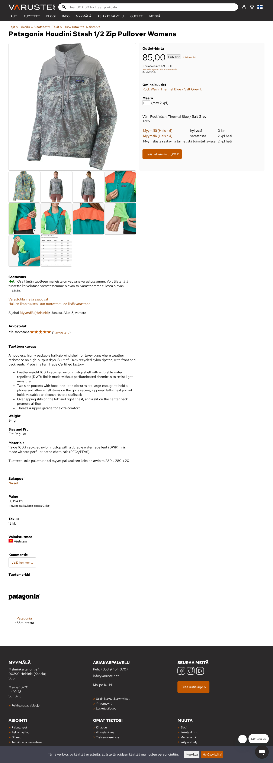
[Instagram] (191, 671)
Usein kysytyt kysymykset (112, 698)
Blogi (183, 727)
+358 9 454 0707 (114, 669)
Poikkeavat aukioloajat (26, 705)
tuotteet (32, 16)
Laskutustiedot (106, 708)
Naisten (93, 27)
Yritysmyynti (104, 703)
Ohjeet (16, 737)
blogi (51, 16)
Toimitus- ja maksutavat (27, 742)
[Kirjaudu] (244, 7)
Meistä (154, 16)
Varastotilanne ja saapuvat (28, 299)
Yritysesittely (188, 742)
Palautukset (19, 727)
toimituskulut (189, 57)
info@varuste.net (106, 676)
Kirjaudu (101, 727)
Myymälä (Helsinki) (157, 130)
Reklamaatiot (20, 732)
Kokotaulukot (188, 732)
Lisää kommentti (22, 562)
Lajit (13, 16)
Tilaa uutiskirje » (193, 687)
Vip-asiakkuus (105, 732)
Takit (57, 27)
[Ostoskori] (251, 7)
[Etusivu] (32, 7)
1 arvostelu (61, 332)
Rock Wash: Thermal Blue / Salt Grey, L (172, 89)
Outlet (136, 16)
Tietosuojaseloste (107, 737)
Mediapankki (188, 737)
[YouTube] (200, 671)
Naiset (13, 483)
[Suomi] (260, 7)
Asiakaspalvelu (110, 16)
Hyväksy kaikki (212, 754)
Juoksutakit (74, 27)
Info (66, 16)
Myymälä (83, 16)
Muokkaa (192, 754)
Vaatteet (42, 27)
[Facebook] (181, 671)
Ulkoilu (26, 27)
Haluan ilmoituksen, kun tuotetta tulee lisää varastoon (49, 304)
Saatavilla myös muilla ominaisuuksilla (159, 69)
